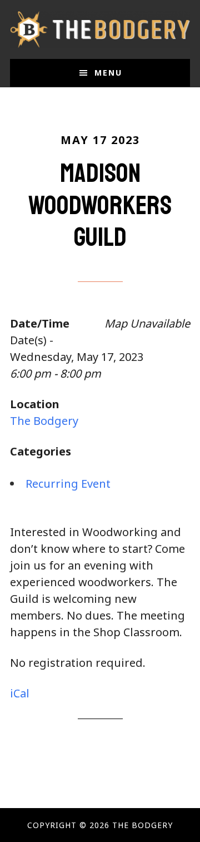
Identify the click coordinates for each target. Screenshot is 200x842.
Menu (108, 72)
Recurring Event (68, 483)
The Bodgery (100, 29)
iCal (19, 693)
